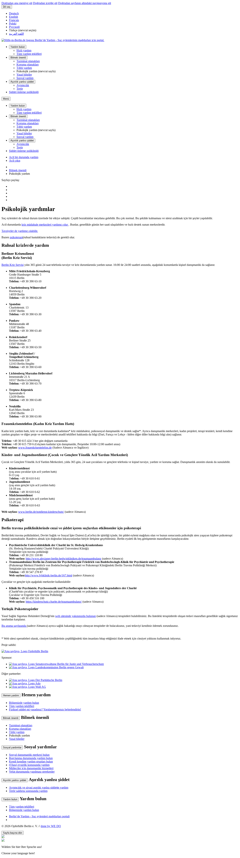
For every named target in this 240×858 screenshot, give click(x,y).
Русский (14, 26)
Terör (19, 88)
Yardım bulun (17, 46)
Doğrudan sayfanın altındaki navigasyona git (84, 3)
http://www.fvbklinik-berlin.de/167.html (48, 575)
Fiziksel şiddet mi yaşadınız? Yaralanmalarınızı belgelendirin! (45, 709)
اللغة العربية (16, 33)
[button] (120, 847)
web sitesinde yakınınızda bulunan (75, 616)
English (13, 16)
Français (14, 20)
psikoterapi (16, 237)
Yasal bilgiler (24, 74)
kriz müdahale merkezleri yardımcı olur (45, 224)
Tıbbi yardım (24, 67)
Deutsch (14, 13)
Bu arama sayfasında (14, 625)
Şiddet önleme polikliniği (24, 92)
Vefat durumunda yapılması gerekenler (32, 771)
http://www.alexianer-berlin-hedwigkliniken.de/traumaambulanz (63, 558)
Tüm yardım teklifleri (29, 53)
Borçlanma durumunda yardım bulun (31, 758)
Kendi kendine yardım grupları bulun (31, 761)
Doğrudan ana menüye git (17, 3)
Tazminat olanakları (28, 61)
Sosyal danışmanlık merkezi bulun (29, 754)
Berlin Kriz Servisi (13, 264)
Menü (6, 98)
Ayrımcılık (22, 85)
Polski (12, 23)
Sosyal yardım (24, 78)
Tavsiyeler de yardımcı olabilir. (20, 231)
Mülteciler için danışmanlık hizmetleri (31, 768)
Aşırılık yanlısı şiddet (22, 81)
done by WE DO (51, 826)
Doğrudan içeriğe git (45, 3)
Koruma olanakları (27, 64)
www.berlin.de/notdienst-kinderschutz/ (41, 511)
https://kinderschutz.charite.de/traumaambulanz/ (54, 601)
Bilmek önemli (18, 57)
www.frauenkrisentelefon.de (35, 447)
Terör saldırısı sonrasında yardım (28, 790)
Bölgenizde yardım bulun (24, 702)
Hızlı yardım (23, 50)
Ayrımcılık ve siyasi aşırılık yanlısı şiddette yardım (38, 787)
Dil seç (6, 6)
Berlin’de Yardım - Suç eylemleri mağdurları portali (39, 816)
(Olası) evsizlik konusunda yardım (29, 764)
